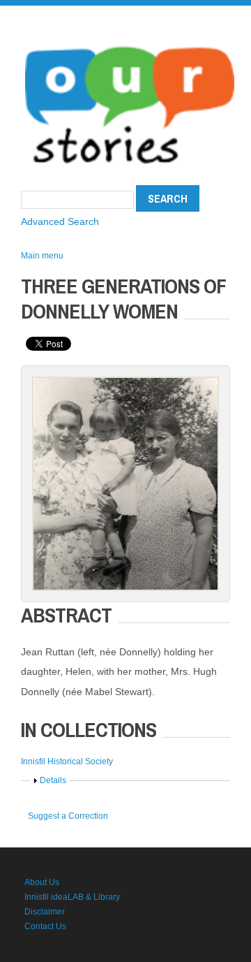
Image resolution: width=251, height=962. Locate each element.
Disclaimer (44, 912)
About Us (41, 882)
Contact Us (45, 926)
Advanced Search (60, 221)
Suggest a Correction (68, 816)
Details (53, 780)
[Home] (129, 42)
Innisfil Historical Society (67, 761)
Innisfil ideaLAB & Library (72, 897)
